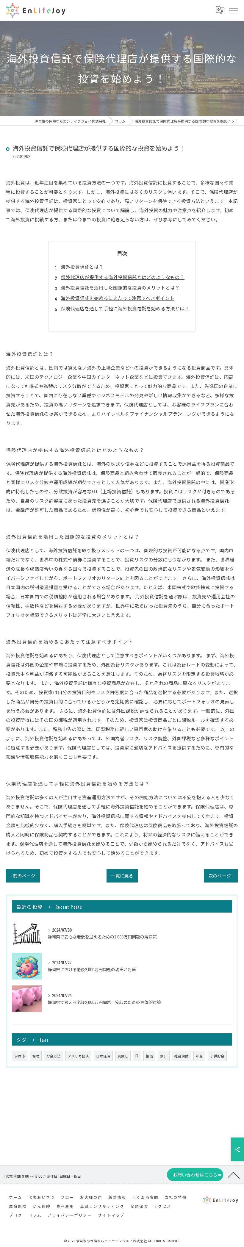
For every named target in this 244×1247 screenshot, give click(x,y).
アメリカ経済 (78, 1055)
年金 (199, 1055)
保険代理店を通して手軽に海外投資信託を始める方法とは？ (125, 308)
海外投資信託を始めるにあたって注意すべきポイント (117, 297)
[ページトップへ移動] (234, 1175)
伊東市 (19, 1055)
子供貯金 (217, 1055)
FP (137, 1055)
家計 (163, 1055)
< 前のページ (22, 875)
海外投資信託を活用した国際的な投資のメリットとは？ (120, 287)
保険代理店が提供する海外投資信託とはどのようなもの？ (122, 276)
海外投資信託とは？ (82, 266)
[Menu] (233, 10)
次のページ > (221, 875)
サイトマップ (111, 1215)
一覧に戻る (122, 875)
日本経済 (103, 1055)
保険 (35, 1055)
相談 (149, 1055)
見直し (123, 1055)
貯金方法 (53, 1055)
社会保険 (181, 1055)
